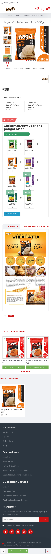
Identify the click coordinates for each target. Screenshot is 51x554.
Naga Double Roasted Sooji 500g (37, 360)
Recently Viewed (9, 379)
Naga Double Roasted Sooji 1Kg (13, 360)
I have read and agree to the (19, 525)
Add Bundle (13, 214)
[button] (15, 43)
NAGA (18, 16)
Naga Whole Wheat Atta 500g (12, 410)
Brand (10, 16)
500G (11, 316)
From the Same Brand (14, 331)
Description (11, 226)
